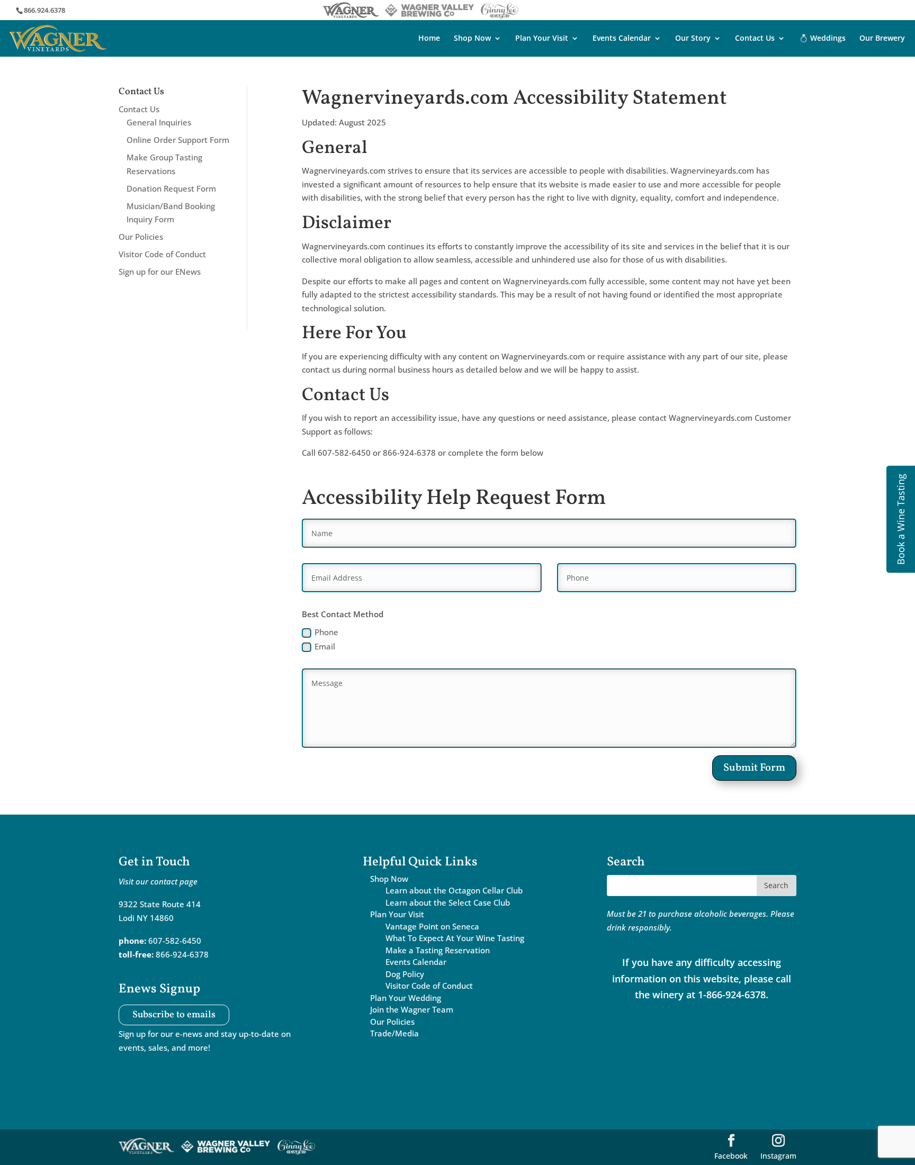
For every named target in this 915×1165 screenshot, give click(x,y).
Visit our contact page (158, 881)
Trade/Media (394, 1033)
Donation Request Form (171, 188)
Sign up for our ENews (160, 271)
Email (325, 646)
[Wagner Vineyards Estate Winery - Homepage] (57, 37)
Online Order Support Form (178, 139)
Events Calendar (622, 38)
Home (429, 38)
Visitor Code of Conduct (162, 254)
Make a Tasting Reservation (437, 950)
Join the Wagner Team (411, 1009)
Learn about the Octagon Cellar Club (454, 890)
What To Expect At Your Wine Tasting (454, 938)
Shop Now (472, 38)
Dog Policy (404, 974)
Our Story (693, 38)
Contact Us (755, 38)
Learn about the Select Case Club (447, 902)
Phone (326, 632)
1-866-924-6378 (732, 994)
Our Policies (141, 236)
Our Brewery (882, 38)
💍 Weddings (822, 38)
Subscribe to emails (174, 1015)
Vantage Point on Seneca (432, 926)
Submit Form (754, 768)
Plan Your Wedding (405, 997)
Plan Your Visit (541, 38)
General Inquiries (159, 122)
